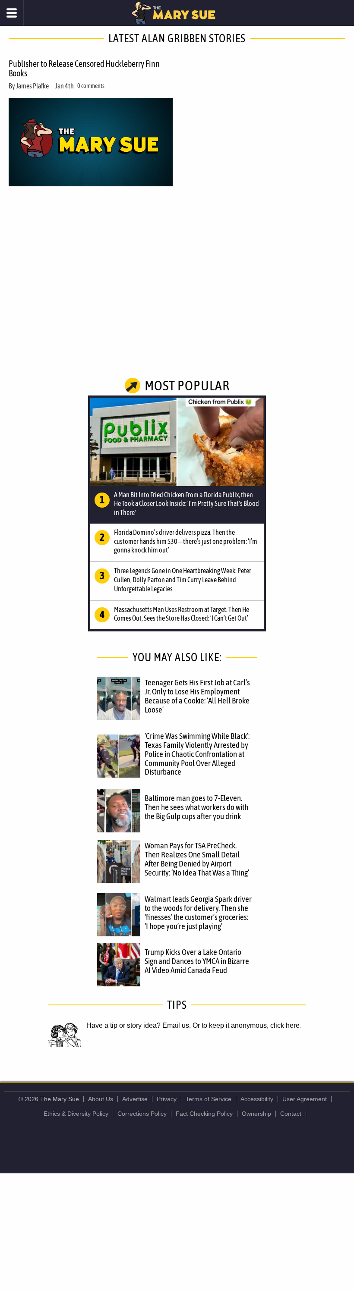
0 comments (90, 86)
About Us (100, 1098)
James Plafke (32, 86)
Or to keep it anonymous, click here (246, 1025)
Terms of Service (208, 1098)
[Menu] (12, 13)
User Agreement (304, 1098)
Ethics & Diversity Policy (76, 1113)
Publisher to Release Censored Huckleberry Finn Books (84, 68)
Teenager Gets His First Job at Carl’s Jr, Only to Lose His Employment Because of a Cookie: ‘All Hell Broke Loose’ (197, 696)
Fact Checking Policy (204, 1113)
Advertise (135, 1098)
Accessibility (256, 1098)
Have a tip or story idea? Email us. (138, 1025)
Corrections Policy (142, 1113)
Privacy (167, 1098)
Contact (290, 1113)
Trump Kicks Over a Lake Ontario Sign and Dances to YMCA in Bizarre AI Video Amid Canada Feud (197, 961)
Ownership (256, 1113)
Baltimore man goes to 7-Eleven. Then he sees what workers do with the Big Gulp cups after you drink (196, 807)
